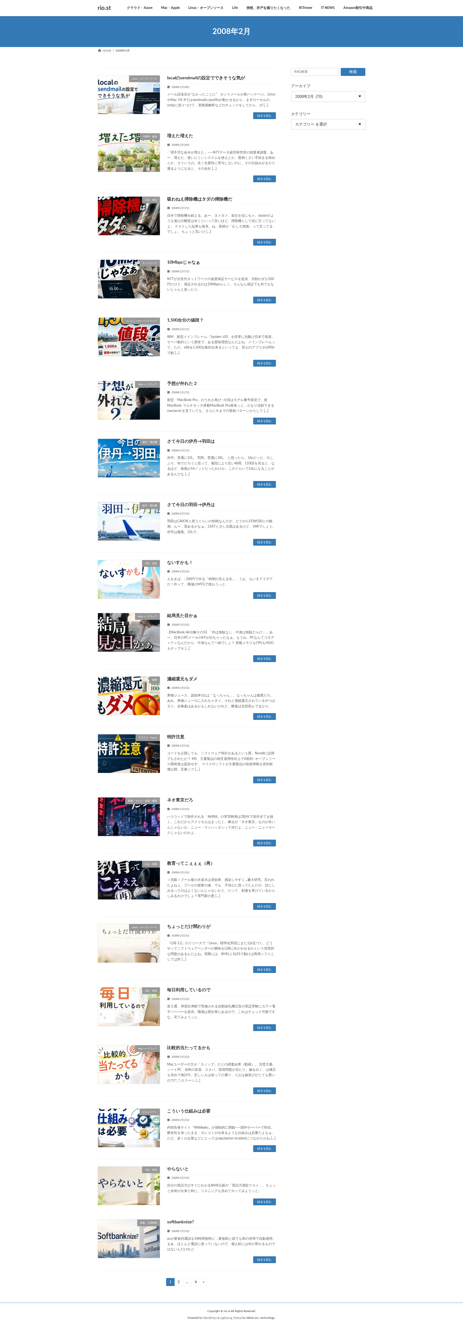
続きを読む (264, 115)
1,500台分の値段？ (185, 320)
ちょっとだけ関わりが (189, 926)
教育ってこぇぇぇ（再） (191, 863)
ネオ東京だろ (180, 800)
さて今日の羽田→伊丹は (191, 505)
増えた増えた (180, 136)
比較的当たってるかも (189, 1048)
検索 (353, 72)
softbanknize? (180, 1222)
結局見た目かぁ (182, 616)
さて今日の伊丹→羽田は (191, 441)
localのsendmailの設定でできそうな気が (206, 78)
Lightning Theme (231, 1317)
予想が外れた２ (182, 384)
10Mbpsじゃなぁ (183, 262)
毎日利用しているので (189, 990)
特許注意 (175, 737)
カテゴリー (300, 114)
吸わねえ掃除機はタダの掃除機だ (199, 199)
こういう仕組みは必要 (189, 1111)
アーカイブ (300, 86)
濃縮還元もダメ (182, 679)
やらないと (178, 1169)
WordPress (210, 1317)
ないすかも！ (180, 563)
